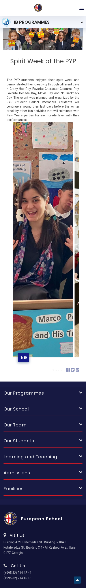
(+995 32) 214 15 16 (17, 578)
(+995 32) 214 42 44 (17, 573)
